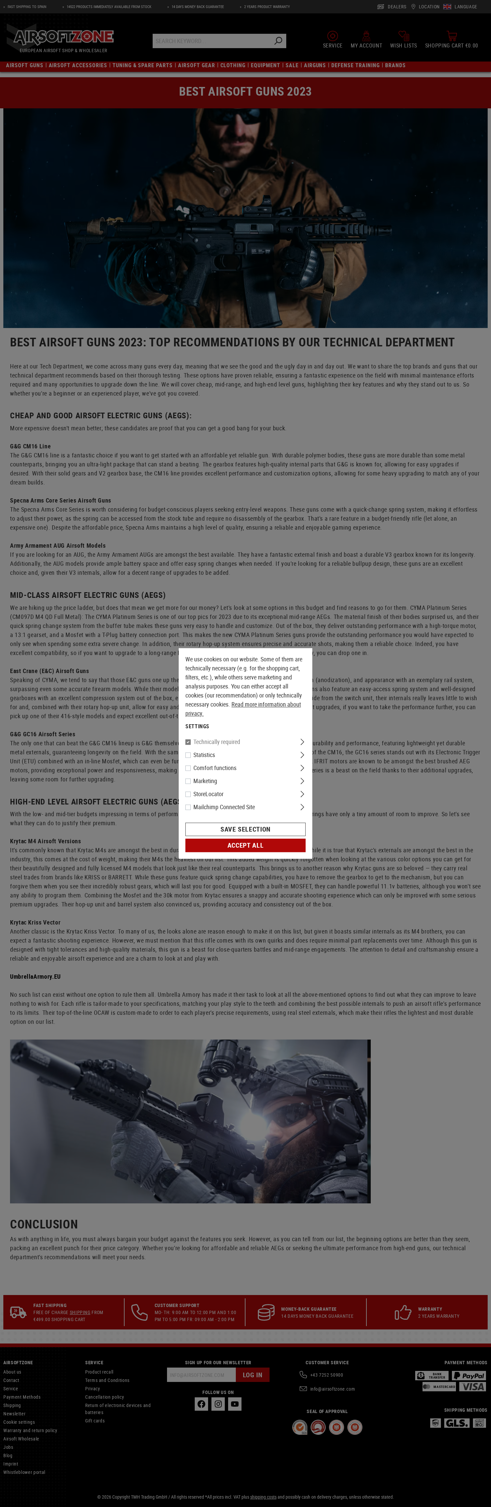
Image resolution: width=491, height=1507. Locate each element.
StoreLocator (208, 794)
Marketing (205, 781)
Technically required (216, 742)
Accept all (245, 845)
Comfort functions (214, 768)
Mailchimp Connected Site (224, 807)
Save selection (245, 829)
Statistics (204, 755)
